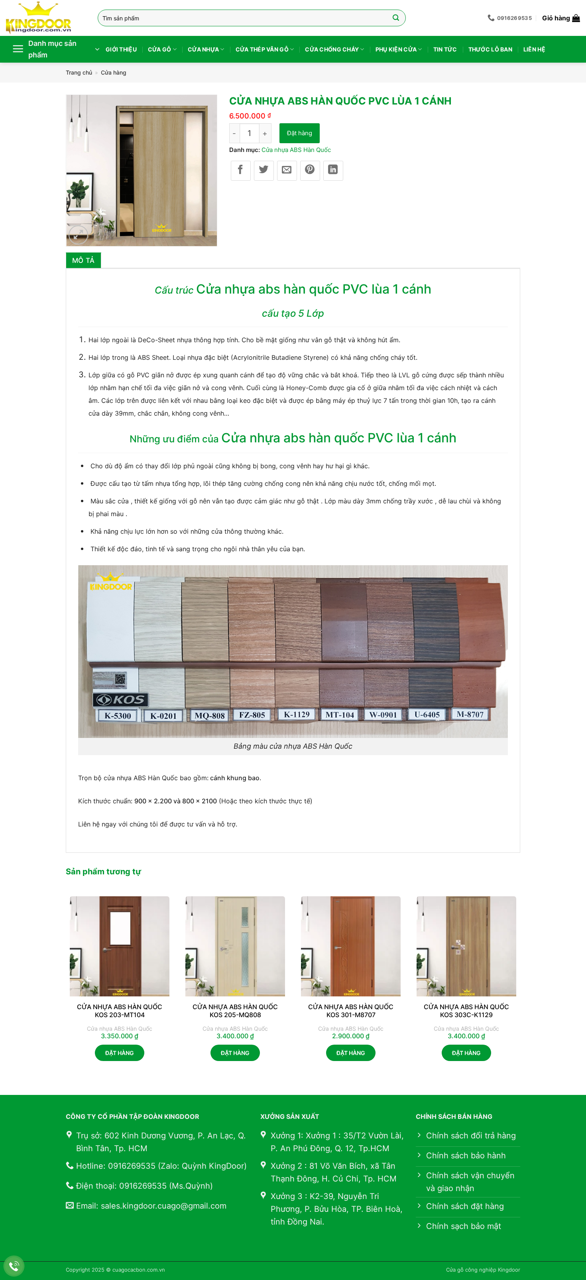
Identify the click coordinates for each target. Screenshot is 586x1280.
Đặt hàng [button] (119, 1052)
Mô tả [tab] (83, 260)
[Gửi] (396, 18)
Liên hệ (534, 49)
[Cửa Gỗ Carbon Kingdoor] (46, 18)
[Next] (520, 986)
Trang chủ (79, 72)
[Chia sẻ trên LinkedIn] (333, 171)
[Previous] (66, 986)
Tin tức (445, 49)
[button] (561, 18)
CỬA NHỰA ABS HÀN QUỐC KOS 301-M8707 (350, 1011)
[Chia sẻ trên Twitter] (264, 171)
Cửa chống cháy (332, 49)
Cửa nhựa (203, 49)
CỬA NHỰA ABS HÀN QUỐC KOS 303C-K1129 (466, 1011)
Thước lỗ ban (490, 49)
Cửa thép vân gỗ (262, 49)
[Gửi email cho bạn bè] (287, 171)
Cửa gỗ (159, 49)
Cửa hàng (113, 72)
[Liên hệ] (14, 1266)
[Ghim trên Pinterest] (310, 171)
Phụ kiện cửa (396, 49)
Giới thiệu (121, 49)
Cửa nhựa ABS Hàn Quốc (296, 150)
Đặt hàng (299, 133)
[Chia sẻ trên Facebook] (241, 171)
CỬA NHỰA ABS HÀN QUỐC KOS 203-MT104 (119, 1011)
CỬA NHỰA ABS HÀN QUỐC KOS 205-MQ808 (235, 1011)
